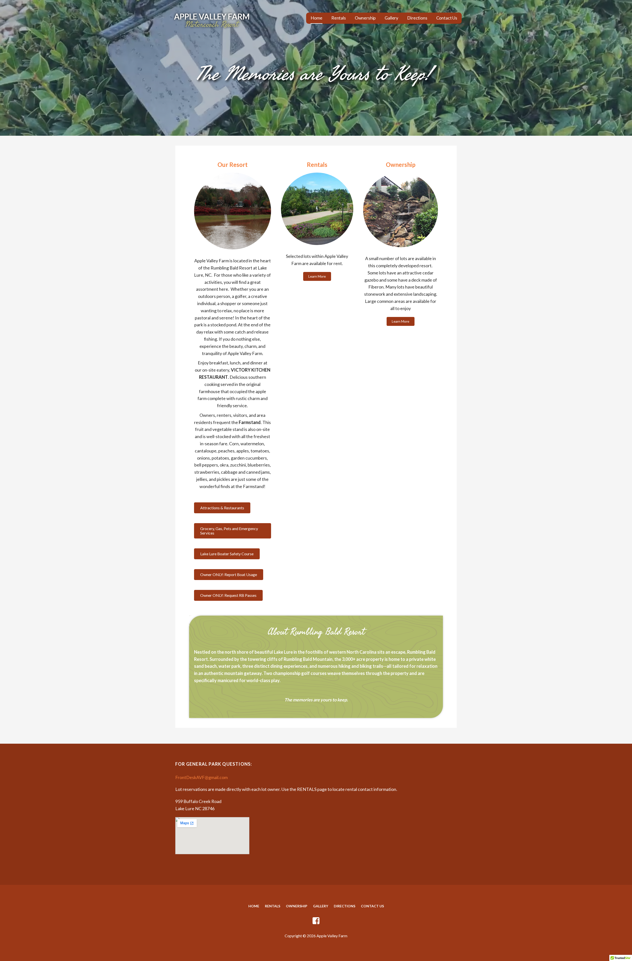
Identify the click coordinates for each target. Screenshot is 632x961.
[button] (222, 507)
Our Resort (232, 164)
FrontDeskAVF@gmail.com (201, 777)
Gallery (391, 18)
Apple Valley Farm (212, 16)
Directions (417, 18)
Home (316, 18)
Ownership (365, 18)
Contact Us (446, 18)
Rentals (338, 18)
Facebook (316, 921)
